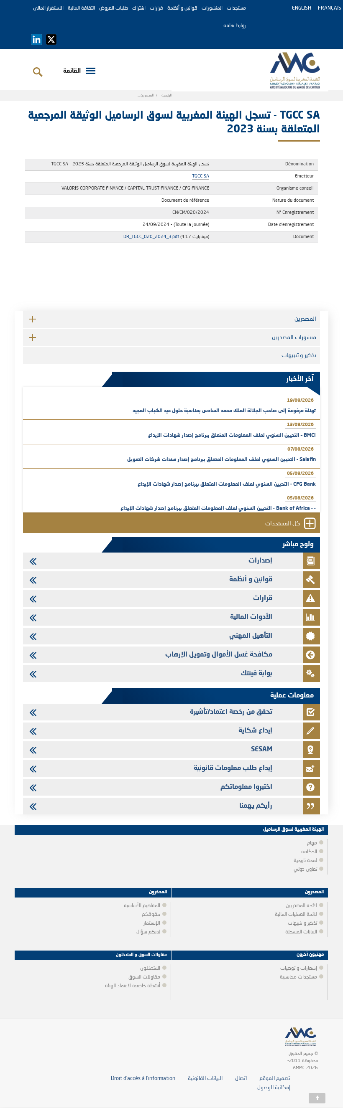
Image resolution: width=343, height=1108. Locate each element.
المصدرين (305, 319)
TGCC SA (200, 176)
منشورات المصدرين (294, 337)
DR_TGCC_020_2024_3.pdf (151, 236)
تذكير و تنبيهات (299, 355)
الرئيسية (166, 95)
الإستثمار (151, 923)
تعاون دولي (305, 869)
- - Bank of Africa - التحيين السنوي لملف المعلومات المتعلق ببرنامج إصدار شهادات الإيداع (218, 508)
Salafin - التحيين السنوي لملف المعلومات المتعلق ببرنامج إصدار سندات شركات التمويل (221, 459)
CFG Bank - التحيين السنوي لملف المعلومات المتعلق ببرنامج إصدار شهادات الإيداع (227, 484)
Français (329, 8)
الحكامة (309, 851)
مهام (312, 843)
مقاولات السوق (144, 977)
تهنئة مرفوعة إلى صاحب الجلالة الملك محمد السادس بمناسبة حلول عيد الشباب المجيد (224, 410)
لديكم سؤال (148, 932)
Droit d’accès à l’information (143, 1078)
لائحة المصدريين (301, 905)
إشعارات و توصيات (298, 968)
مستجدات (236, 8)
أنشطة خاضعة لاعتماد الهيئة (132, 986)
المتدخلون (150, 968)
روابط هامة (234, 25)
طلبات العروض (113, 8)
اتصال (241, 1078)
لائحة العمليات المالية (296, 914)
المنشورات (212, 8)
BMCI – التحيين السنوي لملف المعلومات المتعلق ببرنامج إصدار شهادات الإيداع (232, 435)
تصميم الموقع (274, 1078)
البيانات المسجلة (301, 932)
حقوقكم (151, 914)
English (301, 8)
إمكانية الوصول (273, 1087)
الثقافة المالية (81, 8)
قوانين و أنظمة (182, 8)
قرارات (156, 8)
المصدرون (147, 95)
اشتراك (139, 8)
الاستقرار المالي (48, 8)
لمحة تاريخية (305, 860)
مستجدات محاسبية (298, 977)
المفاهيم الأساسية (142, 905)
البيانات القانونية (205, 1078)
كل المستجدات (282, 524)
